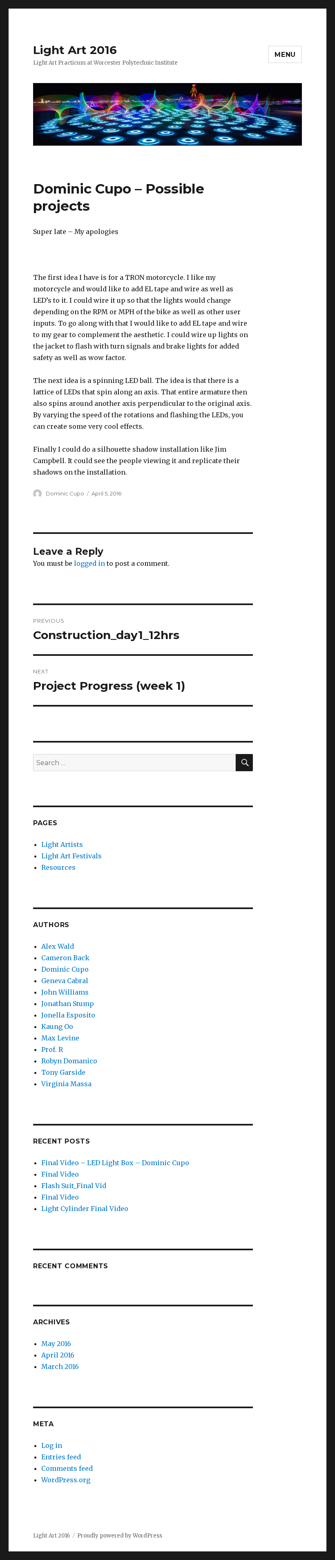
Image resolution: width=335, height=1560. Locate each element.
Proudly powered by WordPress (119, 1535)
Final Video (60, 1174)
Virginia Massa (66, 1084)
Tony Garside (63, 1072)
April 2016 (57, 1355)
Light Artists (62, 844)
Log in (51, 1445)
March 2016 (60, 1366)
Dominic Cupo (65, 493)
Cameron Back (65, 958)
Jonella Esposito (68, 1015)
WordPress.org (65, 1480)
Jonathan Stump (67, 1003)
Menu (285, 55)
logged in (89, 563)
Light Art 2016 (75, 50)
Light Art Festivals (71, 856)
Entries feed (61, 1457)
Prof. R (52, 1049)
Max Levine (60, 1038)
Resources (58, 867)
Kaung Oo (57, 1026)
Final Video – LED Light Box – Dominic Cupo (115, 1163)
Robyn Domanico (69, 1061)
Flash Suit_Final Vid (73, 1186)
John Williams (65, 992)
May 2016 (56, 1343)
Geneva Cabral (64, 981)
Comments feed (67, 1468)
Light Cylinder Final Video (84, 1208)
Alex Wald (57, 946)
